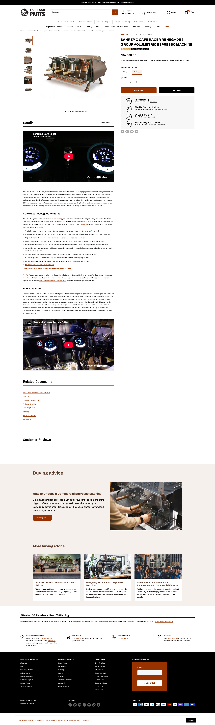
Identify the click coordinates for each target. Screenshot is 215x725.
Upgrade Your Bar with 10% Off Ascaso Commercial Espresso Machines (107, 2)
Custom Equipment (101, 676)
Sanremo (125, 34)
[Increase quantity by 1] (136, 82)
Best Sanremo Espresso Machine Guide (52, 281)
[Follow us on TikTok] (94, 705)
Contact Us (61, 683)
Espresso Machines (54, 27)
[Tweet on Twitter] (132, 131)
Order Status (138, 22)
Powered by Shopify (27, 703)
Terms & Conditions (29, 415)
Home (22, 31)
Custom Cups (99, 680)
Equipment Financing (122, 22)
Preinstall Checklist (29, 404)
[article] (57, 577)
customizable (49, 206)
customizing (58, 219)
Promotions (99, 690)
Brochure (26, 396)
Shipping (61, 670)
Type (45, 31)
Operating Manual (29, 408)
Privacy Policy (25, 683)
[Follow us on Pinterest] (84, 705)
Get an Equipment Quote (66, 22)
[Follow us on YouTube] (89, 705)
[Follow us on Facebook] (70, 705)
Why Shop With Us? (27, 670)
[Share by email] (136, 131)
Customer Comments (65, 680)
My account (127, 13)
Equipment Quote (101, 683)
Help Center (62, 666)
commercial (51, 640)
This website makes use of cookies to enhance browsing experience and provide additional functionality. (54, 720)
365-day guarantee (45, 638)
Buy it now (176, 90)
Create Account (63, 663)
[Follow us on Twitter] (75, 705)
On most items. (123, 638)
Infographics (99, 670)
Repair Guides (100, 666)
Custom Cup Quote (85, 22)
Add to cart (138, 90)
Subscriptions (25, 673)
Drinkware (136, 27)
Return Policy (27, 419)
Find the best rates (141, 109)
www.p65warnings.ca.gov (164, 621)
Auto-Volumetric (55, 31)
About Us (23, 663)
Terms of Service (26, 686)
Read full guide (41, 518)
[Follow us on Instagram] (79, 705)
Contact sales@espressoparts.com (138, 60)
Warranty (26, 412)
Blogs (22, 666)
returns (78, 638)
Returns (60, 673)
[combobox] (81, 12)
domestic (32, 643)
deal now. (153, 102)
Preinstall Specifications (31, 400)
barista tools (84, 224)
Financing (61, 676)
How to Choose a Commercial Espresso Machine (67, 493)
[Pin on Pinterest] (127, 131)
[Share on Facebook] (122, 131)
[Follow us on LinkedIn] (98, 705)
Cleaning (147, 27)
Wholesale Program (103, 22)
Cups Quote (99, 686)
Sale (167, 27)
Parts (79, 27)
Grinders (69, 27)
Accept (191, 720)
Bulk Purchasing (63, 686)
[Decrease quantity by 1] (123, 82)
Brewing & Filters (92, 27)
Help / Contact (153, 22)
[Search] (115, 12)
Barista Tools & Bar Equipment (116, 27)
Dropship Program (26, 680)
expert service (172, 638)
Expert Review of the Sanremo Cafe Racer (39, 264)
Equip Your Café (100, 673)
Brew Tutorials (100, 663)
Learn (158, 27)
